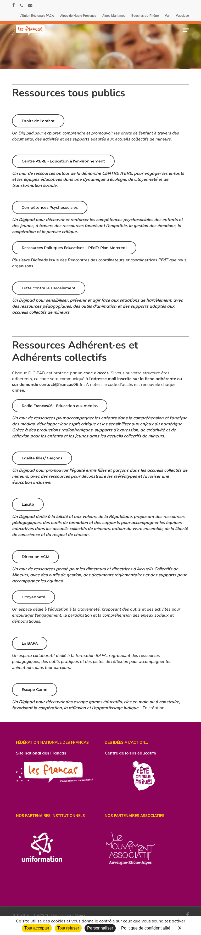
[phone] (21, 5)
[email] (30, 5)
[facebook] (13, 5)
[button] (186, 29)
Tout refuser (68, 928)
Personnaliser (100, 928)
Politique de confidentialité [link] (145, 928)
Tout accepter (36, 928)
